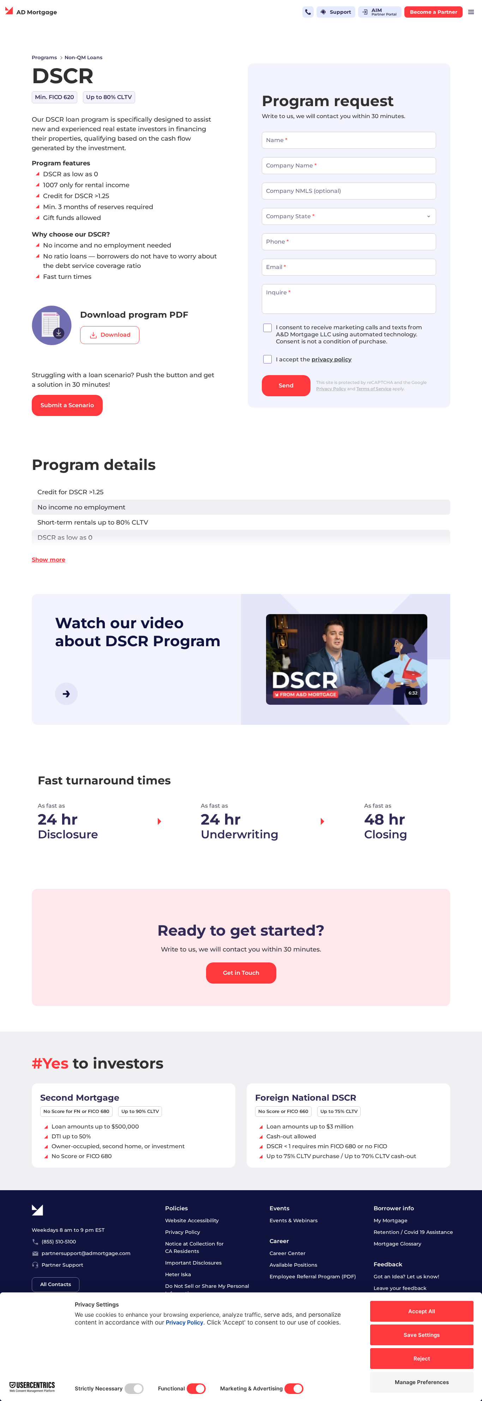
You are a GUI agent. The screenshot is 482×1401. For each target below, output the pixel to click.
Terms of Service (373, 388)
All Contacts (55, 1284)
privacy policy (331, 359)
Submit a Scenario (67, 405)
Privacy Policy (331, 388)
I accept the (313, 359)
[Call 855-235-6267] (308, 12)
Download (116, 334)
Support (340, 12)
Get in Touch (241, 972)
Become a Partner (433, 12)
